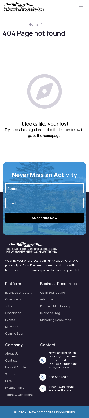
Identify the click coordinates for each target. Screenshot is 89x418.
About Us (12, 353)
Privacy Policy (14, 388)
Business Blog (50, 313)
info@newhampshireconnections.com (62, 388)
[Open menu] (81, 7)
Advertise (47, 299)
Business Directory (18, 292)
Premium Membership (55, 306)
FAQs (9, 381)
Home (34, 24)
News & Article (15, 367)
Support (11, 374)
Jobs (8, 306)
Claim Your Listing (52, 292)
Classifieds (13, 313)
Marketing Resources (55, 320)
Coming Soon (14, 333)
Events (10, 320)
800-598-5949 (58, 377)
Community (13, 299)
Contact (11, 360)
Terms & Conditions (19, 395)
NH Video (11, 327)
